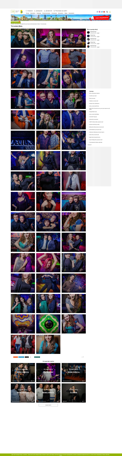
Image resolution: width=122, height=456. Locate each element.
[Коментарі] (83, 356)
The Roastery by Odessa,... (41, 380)
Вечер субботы (23, 372)
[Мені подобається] (82, 356)
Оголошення (54, 13)
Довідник (39, 11)
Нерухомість (60, 13)
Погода (27, 13)
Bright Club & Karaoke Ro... (16, 380)
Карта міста (32, 13)
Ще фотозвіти (48, 405)
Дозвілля (49, 11)
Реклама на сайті (61, 11)
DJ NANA (73, 392)
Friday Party (92, 35)
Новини (30, 11)
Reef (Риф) (65, 401)
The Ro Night (48, 372)
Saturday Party (93, 31)
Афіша (66, 13)
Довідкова (39, 13)
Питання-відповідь (46, 13)
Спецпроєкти (71, 13)
